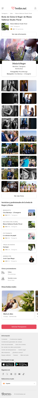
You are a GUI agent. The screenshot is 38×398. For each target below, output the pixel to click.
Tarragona (4, 13)
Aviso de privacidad (7, 344)
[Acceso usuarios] (35, 8)
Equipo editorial (6, 355)
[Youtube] (19, 374)
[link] (18, 305)
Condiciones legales (16, 339)
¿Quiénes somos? (17, 352)
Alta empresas (5, 352)
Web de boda (24, 355)
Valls (11, 13)
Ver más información (19, 34)
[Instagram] (15, 374)
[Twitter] (7, 374)
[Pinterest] (11, 374)
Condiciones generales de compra (11, 342)
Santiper (6, 247)
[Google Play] (21, 366)
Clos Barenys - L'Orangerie (12, 212)
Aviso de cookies (20, 344)
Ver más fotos (19, 196)
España (8, 383)
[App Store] (7, 366)
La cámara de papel (9, 235)
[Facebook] (3, 374)
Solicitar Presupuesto (19, 327)
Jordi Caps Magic (9, 258)
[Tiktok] (23, 374)
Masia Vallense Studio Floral (23, 13)
